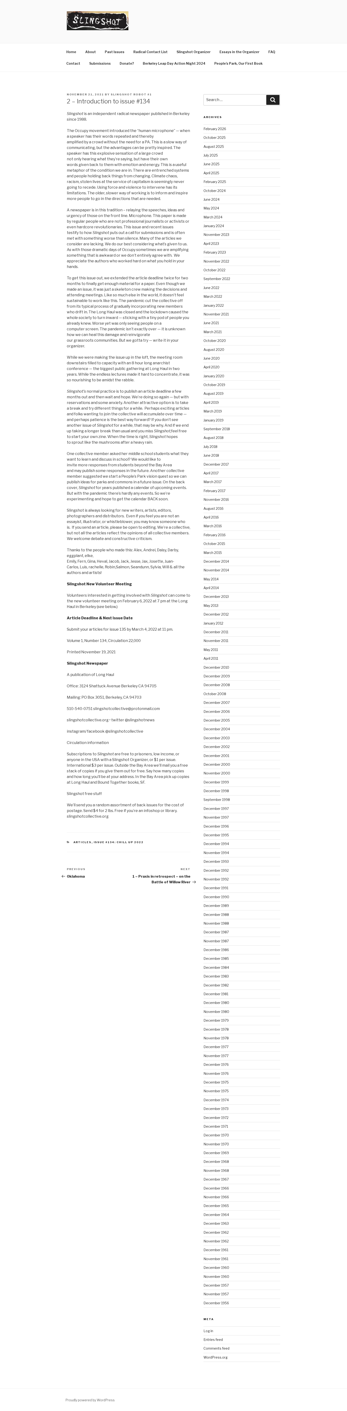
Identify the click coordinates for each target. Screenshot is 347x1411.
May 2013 (210, 606)
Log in (208, 1331)
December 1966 (216, 1188)
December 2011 (215, 632)
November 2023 (216, 235)
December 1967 (216, 1179)
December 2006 (216, 712)
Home (71, 52)
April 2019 (211, 402)
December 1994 (216, 844)
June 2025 (211, 164)
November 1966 (216, 1197)
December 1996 (216, 826)
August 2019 (213, 393)
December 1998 (216, 791)
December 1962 (216, 1232)
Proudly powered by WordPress (90, 1400)
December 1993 (216, 861)
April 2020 (211, 367)
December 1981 (215, 994)
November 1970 (216, 1144)
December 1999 (216, 782)
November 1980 (216, 1012)
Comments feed (216, 1348)
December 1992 (216, 870)
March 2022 (212, 296)
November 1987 (216, 941)
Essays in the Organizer (239, 52)
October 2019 (214, 385)
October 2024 (214, 191)
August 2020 (213, 350)
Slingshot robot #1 (131, 94)
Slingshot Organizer (194, 52)
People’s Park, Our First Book (238, 63)
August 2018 (213, 438)
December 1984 (216, 967)
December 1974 (216, 1100)
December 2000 (216, 764)
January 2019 (213, 420)
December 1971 (215, 1126)
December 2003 (216, 738)
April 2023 (211, 244)
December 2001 (216, 756)
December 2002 (216, 747)
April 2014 (211, 588)
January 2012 (213, 623)
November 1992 (216, 879)
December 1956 (216, 1303)
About (90, 52)
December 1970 (216, 1135)
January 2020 (213, 376)
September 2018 (216, 429)
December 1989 (216, 906)
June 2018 (211, 455)
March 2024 (212, 217)
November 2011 (215, 641)
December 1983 (216, 976)
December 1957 (216, 1285)
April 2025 (211, 173)
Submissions (100, 63)
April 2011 (210, 658)
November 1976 (216, 1073)
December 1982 (216, 985)
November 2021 (216, 314)
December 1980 (216, 1003)
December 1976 (216, 1064)
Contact (73, 63)
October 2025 (214, 138)
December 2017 (216, 464)
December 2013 (216, 597)
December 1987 (216, 932)
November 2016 (216, 499)
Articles (82, 842)
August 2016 (213, 508)
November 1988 (216, 923)
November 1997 (216, 817)
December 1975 (216, 1082)
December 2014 (216, 561)
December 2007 (216, 703)
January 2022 (213, 305)
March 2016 (212, 526)
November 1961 (215, 1259)
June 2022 (211, 288)
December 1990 (216, 897)
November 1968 (216, 1171)
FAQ (271, 52)
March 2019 (212, 411)
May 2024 (211, 208)
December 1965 (216, 1206)
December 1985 (216, 958)
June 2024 (211, 199)
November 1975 (216, 1091)
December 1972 (216, 1118)
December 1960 (216, 1268)
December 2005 (216, 720)
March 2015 (212, 553)
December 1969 (216, 1153)
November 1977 (216, 1056)
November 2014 (216, 570)
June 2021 (211, 323)
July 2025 (210, 155)
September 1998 (216, 800)
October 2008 (214, 694)
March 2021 (212, 332)
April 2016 (211, 517)
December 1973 (216, 1109)
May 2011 (210, 650)
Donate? (127, 63)
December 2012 (216, 614)
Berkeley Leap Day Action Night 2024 (174, 63)
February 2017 (214, 491)
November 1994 (216, 853)
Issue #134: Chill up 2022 (119, 842)
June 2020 (211, 358)
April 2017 (211, 473)
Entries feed (213, 1340)
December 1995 (216, 835)
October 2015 (214, 544)
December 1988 (216, 915)
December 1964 (216, 1215)
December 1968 (216, 1162)
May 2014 (211, 579)
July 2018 (210, 447)
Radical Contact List (150, 52)
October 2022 (214, 270)
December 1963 (216, 1223)
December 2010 (216, 667)
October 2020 (214, 341)
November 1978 (216, 1038)
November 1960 (216, 1277)
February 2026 (214, 129)
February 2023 (214, 252)
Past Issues (114, 52)
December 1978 (216, 1029)
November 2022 (216, 261)
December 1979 (216, 1020)
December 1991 (215, 888)
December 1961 (215, 1250)
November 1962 (216, 1241)
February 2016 (214, 535)
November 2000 (216, 773)
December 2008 (216, 685)
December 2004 (216, 729)
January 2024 (213, 226)
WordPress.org (215, 1357)
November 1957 (216, 1294)
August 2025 (213, 146)
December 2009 (216, 676)
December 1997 (216, 809)
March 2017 (212, 482)
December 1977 (216, 1047)
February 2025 (214, 182)
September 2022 (216, 279)
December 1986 (216, 950)
